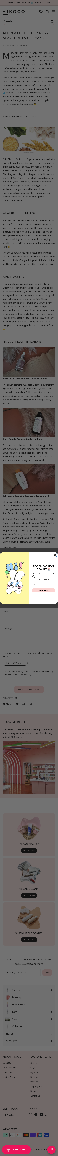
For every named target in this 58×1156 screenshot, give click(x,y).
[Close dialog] (55, 555)
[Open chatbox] (51, 1150)
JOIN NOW (43, 590)
